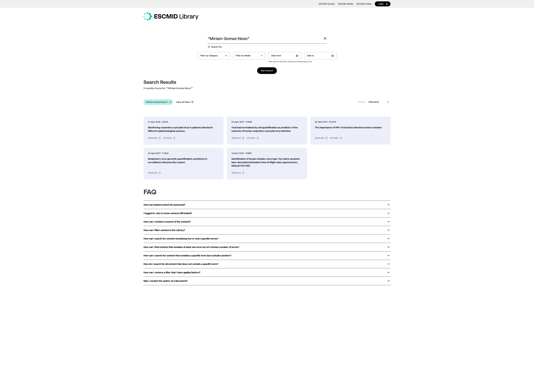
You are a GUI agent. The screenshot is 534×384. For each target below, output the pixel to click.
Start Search (267, 70)
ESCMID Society (327, 4)
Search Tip (216, 47)
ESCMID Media (345, 4)
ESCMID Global (363, 4)
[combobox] (213, 55)
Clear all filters (183, 102)
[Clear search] (325, 38)
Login (381, 3)
